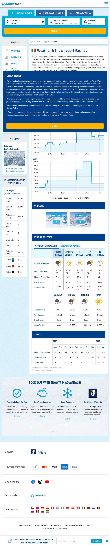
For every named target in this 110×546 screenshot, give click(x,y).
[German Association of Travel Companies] (42, 452)
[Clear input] (43, 22)
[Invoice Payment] (34, 467)
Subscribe (96, 541)
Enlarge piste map (14, 168)
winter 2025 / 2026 (60, 198)
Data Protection (40, 525)
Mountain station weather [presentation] (46, 246)
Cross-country (15, 69)
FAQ (89, 525)
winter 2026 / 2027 (83, 198)
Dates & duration (61, 20)
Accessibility (56, 525)
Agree (21, 99)
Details (17, 416)
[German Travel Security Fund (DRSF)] (33, 451)
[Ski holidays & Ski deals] (12, 4)
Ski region (16, 57)
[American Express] (64, 467)
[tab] (46, 245)
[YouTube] (47, 481)
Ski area (15, 63)
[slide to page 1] (53, 431)
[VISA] (54, 467)
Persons (91, 20)
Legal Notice (68, 112)
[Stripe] (74, 467)
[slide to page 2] (57, 431)
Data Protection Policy (64, 115)
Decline (17, 101)
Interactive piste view (15, 171)
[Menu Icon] (106, 4)
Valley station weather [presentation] (70, 246)
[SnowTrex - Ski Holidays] (38, 495)
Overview (15, 51)
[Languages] (32, 508)
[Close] (107, 541)
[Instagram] (40, 481)
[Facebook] (33, 481)
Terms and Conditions (74, 525)
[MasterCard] (44, 467)
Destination (15, 20)
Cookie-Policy (12, 108)
